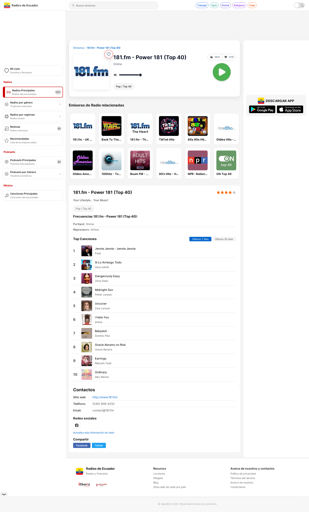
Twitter (99, 445)
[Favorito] (108, 54)
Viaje (252, 5)
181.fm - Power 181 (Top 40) (104, 47)
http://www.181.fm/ (105, 397)
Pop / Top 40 (123, 86)
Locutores (159, 473)
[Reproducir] (222, 72)
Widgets (158, 478)
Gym (214, 5)
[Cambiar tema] (299, 5)
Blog (155, 482)
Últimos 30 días (224, 239)
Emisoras (78, 47)
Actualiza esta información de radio (93, 432)
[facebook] (76, 425)
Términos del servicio (242, 478)
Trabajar (202, 5)
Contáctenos (237, 486)
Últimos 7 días (200, 239)
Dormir (225, 5)
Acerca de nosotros (241, 482)
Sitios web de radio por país (169, 486)
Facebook (82, 445)
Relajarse (239, 5)
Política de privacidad (243, 473)
